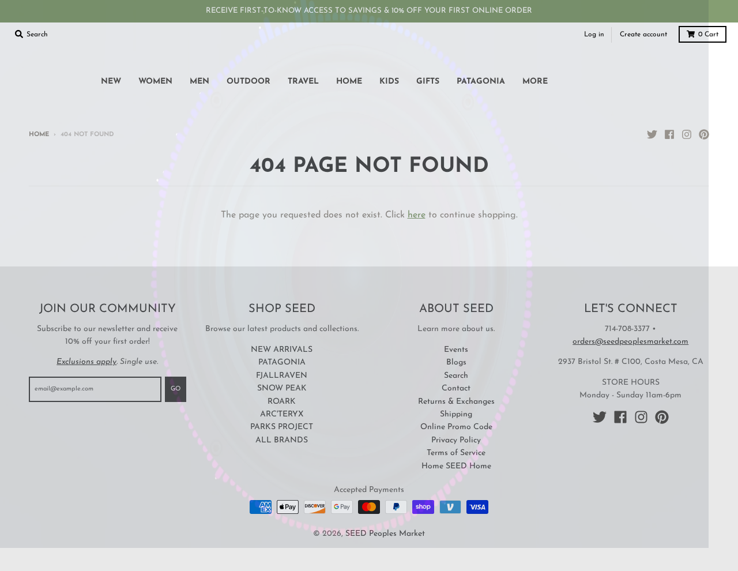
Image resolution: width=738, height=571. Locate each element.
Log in (594, 34)
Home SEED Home (456, 466)
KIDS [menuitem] (389, 81)
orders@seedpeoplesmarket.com (630, 341)
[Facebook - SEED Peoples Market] (669, 134)
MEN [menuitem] (199, 81)
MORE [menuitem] (535, 81)
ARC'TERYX (281, 414)
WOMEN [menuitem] (155, 81)
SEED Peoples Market (385, 533)
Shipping (456, 414)
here (417, 215)
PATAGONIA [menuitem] (481, 81)
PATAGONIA (282, 362)
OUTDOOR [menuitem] (248, 81)
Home (39, 135)
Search (456, 375)
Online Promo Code (456, 427)
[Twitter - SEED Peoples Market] (652, 134)
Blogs (456, 362)
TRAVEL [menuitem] (303, 81)
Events (456, 349)
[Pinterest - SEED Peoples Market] (704, 134)
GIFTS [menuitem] (427, 81)
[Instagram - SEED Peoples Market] (686, 134)
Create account (643, 34)
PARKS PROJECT (281, 427)
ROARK (282, 401)
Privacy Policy (456, 440)
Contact (456, 388)
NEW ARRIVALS (281, 349)
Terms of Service (456, 453)
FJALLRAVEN (281, 375)
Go (175, 389)
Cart (708, 34)
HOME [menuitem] (349, 81)
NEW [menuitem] (111, 81)
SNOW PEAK (282, 388)
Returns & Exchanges (456, 401)
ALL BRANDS (281, 440)
